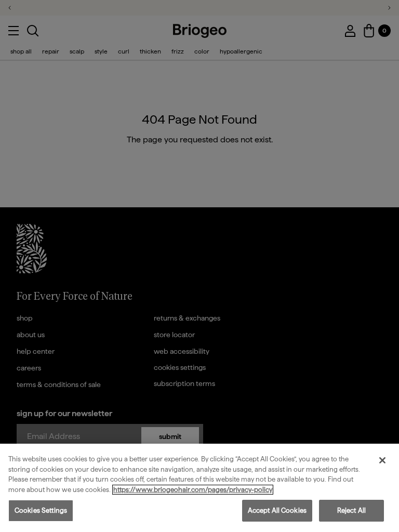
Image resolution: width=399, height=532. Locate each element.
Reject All (351, 510)
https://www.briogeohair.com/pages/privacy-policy (192, 490)
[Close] (382, 460)
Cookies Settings (41, 510)
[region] (199, 488)
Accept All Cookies (277, 510)
